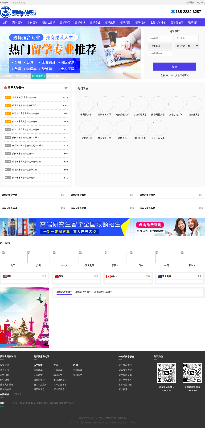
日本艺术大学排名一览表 (23, 178)
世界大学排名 (158, 22)
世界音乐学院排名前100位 (24, 105)
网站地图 (190, 2)
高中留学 (17, 22)
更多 (66, 87)
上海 (20, 403)
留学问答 (125, 22)
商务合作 (4, 370)
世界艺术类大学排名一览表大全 (26, 162)
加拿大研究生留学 (103, 292)
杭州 (35, 403)
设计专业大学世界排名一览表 (25, 113)
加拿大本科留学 (83, 292)
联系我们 (193, 22)
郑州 (71, 403)
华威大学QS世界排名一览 (24, 97)
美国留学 (38, 370)
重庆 (56, 403)
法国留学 (77, 375)
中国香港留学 (60, 380)
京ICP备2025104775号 (106, 418)
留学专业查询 (125, 370)
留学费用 (65, 22)
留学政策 (110, 22)
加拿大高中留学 (64, 292)
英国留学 (38, 375)
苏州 (46, 403)
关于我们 (201, 2)
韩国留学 (57, 375)
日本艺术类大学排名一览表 (24, 121)
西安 (66, 403)
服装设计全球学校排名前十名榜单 (27, 145)
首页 (5, 22)
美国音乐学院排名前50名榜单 (25, 137)
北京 (15, 403)
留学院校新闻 (125, 375)
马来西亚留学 (60, 384)
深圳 (30, 403)
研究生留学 (48, 22)
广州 (25, 403)
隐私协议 (122, 418)
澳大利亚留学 (40, 384)
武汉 (61, 403)
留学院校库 (177, 22)
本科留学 (32, 22)
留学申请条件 (125, 380)
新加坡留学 (59, 389)
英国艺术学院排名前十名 (23, 154)
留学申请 (80, 22)
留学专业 (95, 22)
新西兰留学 (39, 389)
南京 (40, 403)
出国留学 (17, 394)
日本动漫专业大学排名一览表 (25, 129)
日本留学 (57, 370)
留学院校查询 (125, 365)
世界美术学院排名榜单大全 (24, 170)
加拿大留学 (39, 380)
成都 (51, 403)
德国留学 (77, 370)
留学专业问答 (125, 384)
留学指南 (140, 22)
